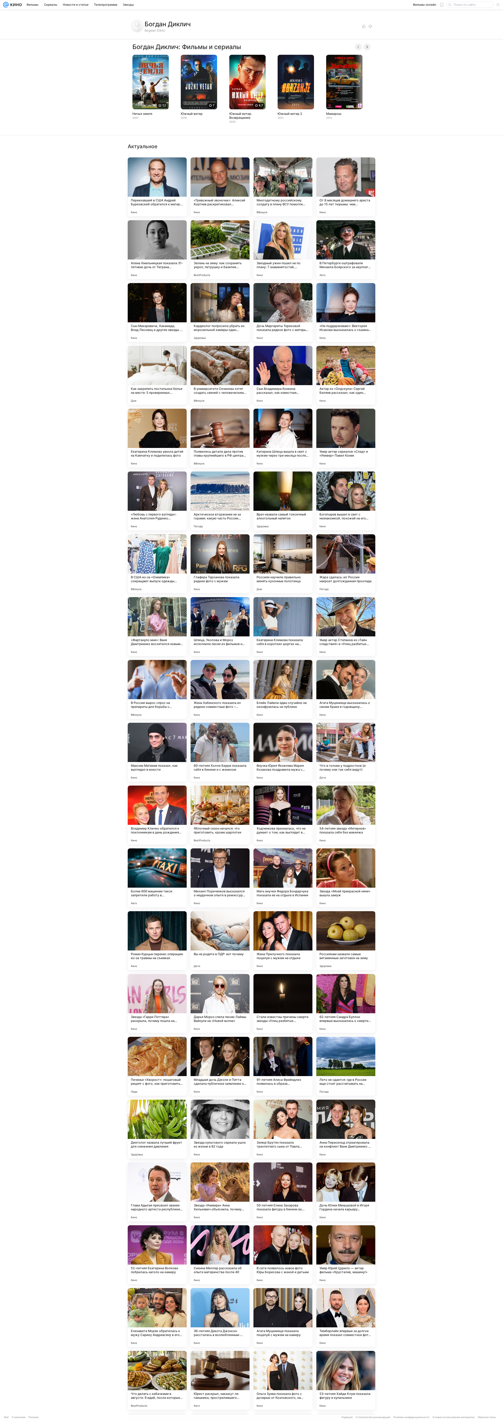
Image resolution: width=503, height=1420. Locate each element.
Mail (6, 1417)
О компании (18, 1417)
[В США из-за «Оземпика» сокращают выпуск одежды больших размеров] (157, 563)
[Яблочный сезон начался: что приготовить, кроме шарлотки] (220, 815)
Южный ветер (192, 114)
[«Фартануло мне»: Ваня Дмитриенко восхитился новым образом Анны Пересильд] (157, 626)
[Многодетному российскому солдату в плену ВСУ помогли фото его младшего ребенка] (282, 186)
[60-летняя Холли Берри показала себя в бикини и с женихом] (220, 752)
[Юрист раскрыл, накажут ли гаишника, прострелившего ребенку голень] (220, 1380)
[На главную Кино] (15, 4)
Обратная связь (487, 1417)
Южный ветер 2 (290, 114)
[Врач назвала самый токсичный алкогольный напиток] (282, 501)
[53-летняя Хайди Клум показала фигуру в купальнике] (345, 1380)
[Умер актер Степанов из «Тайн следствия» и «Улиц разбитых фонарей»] (345, 626)
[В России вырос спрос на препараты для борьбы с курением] (157, 689)
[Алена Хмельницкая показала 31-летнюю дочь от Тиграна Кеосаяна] (157, 249)
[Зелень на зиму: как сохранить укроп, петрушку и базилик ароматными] (220, 249)
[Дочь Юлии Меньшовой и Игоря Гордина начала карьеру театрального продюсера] (345, 1191)
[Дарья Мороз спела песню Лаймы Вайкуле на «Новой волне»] (220, 1003)
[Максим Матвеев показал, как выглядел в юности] (157, 752)
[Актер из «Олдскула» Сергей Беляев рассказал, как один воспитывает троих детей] (345, 375)
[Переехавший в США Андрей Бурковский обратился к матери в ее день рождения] (157, 186)
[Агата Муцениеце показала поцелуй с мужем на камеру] (282, 1317)
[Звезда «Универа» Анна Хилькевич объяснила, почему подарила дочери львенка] (220, 1191)
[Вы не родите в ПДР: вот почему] (220, 940)
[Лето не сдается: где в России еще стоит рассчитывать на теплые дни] (345, 1066)
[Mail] (6, 4)
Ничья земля (142, 114)
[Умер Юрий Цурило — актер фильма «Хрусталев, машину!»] (345, 1254)
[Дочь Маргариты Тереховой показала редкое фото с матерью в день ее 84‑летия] (282, 312)
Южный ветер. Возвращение (240, 116)
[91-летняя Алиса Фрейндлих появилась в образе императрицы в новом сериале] (282, 1066)
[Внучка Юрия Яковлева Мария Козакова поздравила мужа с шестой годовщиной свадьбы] (282, 752)
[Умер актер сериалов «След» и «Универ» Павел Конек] (345, 438)
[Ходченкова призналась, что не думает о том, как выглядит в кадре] (282, 815)
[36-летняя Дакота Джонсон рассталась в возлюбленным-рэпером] (220, 1317)
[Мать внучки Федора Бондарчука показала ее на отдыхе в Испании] (282, 877)
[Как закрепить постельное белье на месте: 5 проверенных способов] (157, 375)
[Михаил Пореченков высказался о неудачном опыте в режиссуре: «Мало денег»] (220, 877)
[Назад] (358, 46)
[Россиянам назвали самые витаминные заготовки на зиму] (345, 940)
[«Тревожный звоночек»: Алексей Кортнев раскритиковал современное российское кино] (220, 186)
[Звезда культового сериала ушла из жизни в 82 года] (220, 1129)
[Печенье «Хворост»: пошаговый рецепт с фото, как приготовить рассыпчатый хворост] (157, 1066)
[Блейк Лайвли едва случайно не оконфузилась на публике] (282, 689)
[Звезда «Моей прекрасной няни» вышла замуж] (345, 877)
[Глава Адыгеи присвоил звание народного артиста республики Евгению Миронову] (157, 1191)
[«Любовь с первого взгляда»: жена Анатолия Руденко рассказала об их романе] (157, 501)
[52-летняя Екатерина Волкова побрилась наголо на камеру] (157, 1254)
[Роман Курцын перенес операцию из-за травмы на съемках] (157, 940)
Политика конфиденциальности (411, 1417)
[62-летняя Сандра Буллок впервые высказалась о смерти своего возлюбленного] (345, 1003)
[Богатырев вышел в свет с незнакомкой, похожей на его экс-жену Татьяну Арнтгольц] (345, 501)
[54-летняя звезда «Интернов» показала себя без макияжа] (345, 815)
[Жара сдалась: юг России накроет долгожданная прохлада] (345, 563)
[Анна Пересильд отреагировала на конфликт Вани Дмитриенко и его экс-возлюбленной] (345, 1129)
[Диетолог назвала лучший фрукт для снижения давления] (157, 1129)
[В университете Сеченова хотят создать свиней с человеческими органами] (220, 375)
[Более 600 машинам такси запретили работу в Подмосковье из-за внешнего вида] (157, 877)
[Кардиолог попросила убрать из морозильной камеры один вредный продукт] (220, 312)
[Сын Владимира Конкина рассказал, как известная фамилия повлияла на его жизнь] (282, 375)
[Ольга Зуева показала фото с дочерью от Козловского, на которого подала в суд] (282, 1380)
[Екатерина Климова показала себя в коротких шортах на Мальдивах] (282, 626)
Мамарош (333, 114)
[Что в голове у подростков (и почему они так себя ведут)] (345, 752)
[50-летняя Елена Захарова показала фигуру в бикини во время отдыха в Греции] (282, 1191)
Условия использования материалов (453, 1417)
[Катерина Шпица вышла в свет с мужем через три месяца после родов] (282, 438)
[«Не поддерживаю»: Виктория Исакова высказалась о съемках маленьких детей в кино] (345, 312)
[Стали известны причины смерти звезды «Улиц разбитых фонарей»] (282, 1003)
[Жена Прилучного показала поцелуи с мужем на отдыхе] (282, 940)
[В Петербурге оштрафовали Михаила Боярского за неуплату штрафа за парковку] (345, 249)
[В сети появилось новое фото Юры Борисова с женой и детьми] (282, 1254)
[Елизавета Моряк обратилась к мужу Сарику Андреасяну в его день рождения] (157, 1317)
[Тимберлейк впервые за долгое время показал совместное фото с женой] (345, 1317)
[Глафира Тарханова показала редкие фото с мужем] (220, 563)
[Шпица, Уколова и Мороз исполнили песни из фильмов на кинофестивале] (220, 626)
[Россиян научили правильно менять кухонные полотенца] (282, 563)
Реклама (33, 1417)
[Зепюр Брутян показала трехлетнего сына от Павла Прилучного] (282, 1129)
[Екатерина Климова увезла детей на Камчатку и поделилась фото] (157, 438)
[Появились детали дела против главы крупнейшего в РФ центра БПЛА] (220, 438)
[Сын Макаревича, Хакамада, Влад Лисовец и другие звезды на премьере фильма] (157, 312)
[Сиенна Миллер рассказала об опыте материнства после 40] (220, 1254)
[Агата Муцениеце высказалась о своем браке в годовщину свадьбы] (345, 689)
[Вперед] (367, 46)
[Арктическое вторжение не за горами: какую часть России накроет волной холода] (220, 501)
